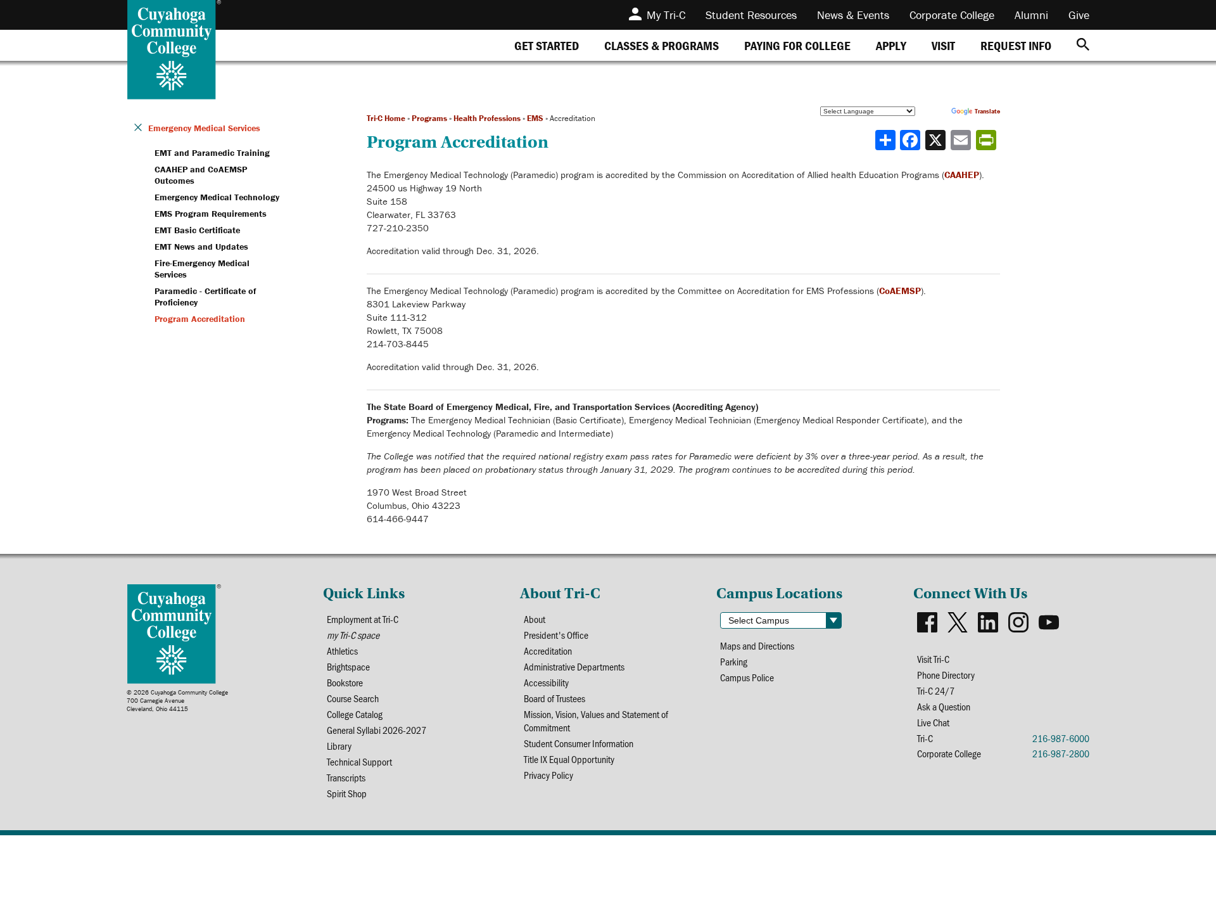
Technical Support (359, 761)
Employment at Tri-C (362, 618)
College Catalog (355, 714)
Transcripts (346, 777)
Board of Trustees (554, 698)
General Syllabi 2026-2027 (376, 729)
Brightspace (348, 666)
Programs (429, 118)
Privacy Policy (548, 774)
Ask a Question (943, 706)
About (534, 618)
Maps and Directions (757, 645)
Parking (733, 661)
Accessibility (546, 682)
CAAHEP (961, 175)
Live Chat (933, 722)
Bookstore (345, 682)
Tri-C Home (386, 118)
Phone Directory (946, 674)
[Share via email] (962, 140)
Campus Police (747, 677)
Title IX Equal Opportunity (569, 759)
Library (339, 745)
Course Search (353, 698)
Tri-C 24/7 (935, 690)
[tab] (547, 45)
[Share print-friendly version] (987, 140)
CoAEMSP (900, 291)
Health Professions (487, 118)
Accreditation (548, 650)
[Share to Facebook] (911, 140)
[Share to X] (936, 140)
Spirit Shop (347, 793)
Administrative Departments (574, 666)
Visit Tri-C (933, 658)
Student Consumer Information (578, 743)
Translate (987, 111)
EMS (535, 118)
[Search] (1083, 45)
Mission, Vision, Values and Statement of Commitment (596, 720)
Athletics (342, 650)
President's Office (556, 634)
